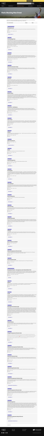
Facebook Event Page (11, 145)
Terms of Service (24, 429)
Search (33, 3)
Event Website (10, 49)
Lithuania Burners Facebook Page (12, 385)
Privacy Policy (24, 430)
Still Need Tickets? (10, 34)
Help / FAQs (13, 429)
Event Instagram (10, 373)
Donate (41, 3)
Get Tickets (9, 277)
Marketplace (13, 430)
